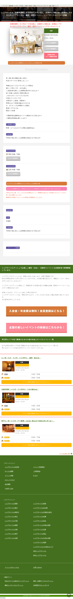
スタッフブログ (10, 480)
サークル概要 (9, 471)
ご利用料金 (36, 471)
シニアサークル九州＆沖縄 (41, 538)
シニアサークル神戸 (11, 534)
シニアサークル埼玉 (11, 516)
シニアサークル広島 (39, 529)
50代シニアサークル (39, 551)
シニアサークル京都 (11, 538)
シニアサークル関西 (11, 525)
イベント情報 (9, 475)
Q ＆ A (35, 475)
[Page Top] (69, 597)
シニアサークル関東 (11, 503)
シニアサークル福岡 (39, 542)
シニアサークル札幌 (39, 516)
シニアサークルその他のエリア (43, 547)
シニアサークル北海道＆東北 (42, 512)
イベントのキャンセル (12, 567)
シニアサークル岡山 (39, 534)
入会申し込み (9, 488)
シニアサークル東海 (39, 503)
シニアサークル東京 (11, 508)
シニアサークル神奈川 (12, 512)
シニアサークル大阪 (11, 529)
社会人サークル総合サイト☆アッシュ (17, 581)
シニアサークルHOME (12, 467)
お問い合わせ (37, 567)
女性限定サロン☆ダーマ (41, 585)
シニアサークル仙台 (39, 521)
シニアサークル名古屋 (40, 508)
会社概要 (7, 484)
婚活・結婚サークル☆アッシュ (43, 581)
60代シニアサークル (39, 555)
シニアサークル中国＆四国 (41, 525)
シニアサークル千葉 (11, 521)
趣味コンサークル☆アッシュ (14, 585)
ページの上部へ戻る (64, 453)
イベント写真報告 (39, 467)
